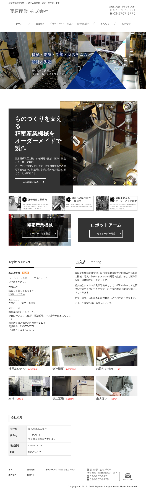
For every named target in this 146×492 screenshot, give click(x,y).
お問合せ (126, 23)
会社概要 (40, 23)
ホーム (19, 23)
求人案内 (104, 23)
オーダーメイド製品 (61, 23)
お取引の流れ (83, 23)
